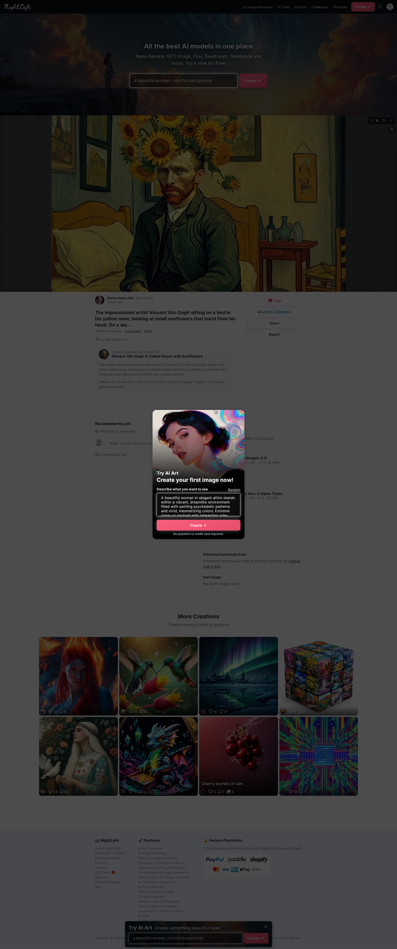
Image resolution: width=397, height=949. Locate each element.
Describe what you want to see (182, 489)
